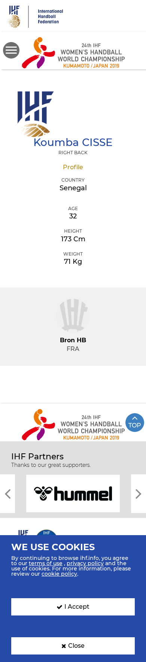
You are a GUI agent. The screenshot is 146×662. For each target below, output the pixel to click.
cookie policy (59, 573)
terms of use (46, 563)
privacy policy (85, 563)
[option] (73, 493)
